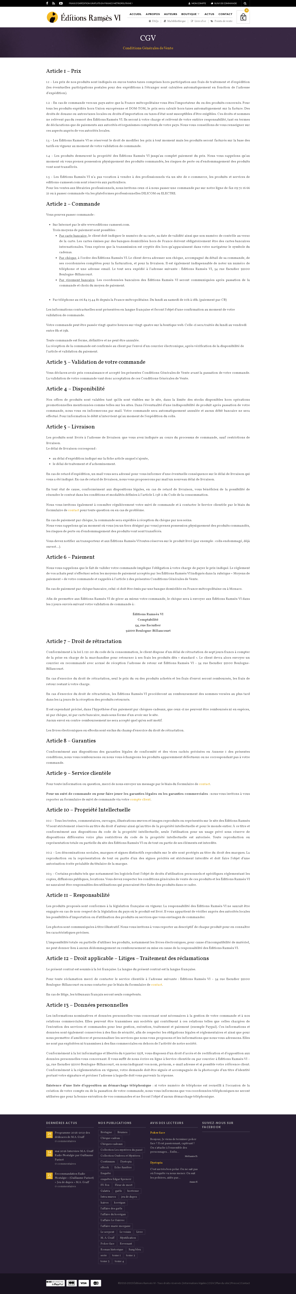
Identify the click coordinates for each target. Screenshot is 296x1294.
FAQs (155, 21)
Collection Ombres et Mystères (120, 1156)
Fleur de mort (123, 1185)
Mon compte (198, 3)
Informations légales (195, 1283)
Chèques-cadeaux (112, 1144)
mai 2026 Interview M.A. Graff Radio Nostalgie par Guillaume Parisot (74, 1155)
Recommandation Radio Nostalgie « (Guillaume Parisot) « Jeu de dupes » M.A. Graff (74, 1178)
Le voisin (125, 1232)
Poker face (107, 1244)
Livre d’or (200, 21)
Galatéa (105, 1191)
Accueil (135, 14)
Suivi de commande (225, 3)
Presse (235, 1283)
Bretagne (106, 1132)
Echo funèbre (123, 1168)
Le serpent (107, 1232)
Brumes (122, 1132)
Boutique (189, 14)
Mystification (128, 1238)
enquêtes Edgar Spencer (116, 1179)
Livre (139, 1232)
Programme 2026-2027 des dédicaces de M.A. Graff (72, 1135)
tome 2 (130, 1256)
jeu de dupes (129, 1197)
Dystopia (126, 1162)
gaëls (118, 1191)
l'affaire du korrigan (113, 1214)
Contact (225, 14)
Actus (209, 14)
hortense (133, 1191)
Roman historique (112, 1250)
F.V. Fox (105, 1185)
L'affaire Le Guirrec (113, 1220)
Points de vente (223, 21)
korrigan (119, 1203)
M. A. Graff (107, 1238)
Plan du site (222, 1283)
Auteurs (170, 14)
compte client (140, 799)
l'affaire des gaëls (111, 1209)
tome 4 (119, 1261)
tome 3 (105, 1261)
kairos (105, 1203)
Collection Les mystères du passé (122, 1150)
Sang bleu (135, 1250)
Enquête (106, 1173)
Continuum (108, 1162)
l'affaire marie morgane (115, 1226)
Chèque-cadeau (110, 1138)
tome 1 (116, 1256)
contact (73, 510)
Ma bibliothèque (176, 21)
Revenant (126, 1244)
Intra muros (108, 1197)
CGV (211, 1283)
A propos (153, 14)
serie (104, 1256)
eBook (105, 1168)
